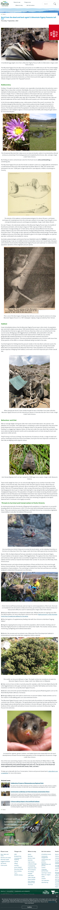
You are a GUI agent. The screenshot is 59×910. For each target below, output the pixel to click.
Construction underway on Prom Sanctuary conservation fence (30, 792)
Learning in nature (46, 873)
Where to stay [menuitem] (19, 5)
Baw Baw (30, 856)
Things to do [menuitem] (27, 2)
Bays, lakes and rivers (5, 855)
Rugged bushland (5, 861)
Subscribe (9, 834)
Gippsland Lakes (32, 868)
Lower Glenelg (31, 877)
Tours (15, 873)
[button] (55, 4)
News (4, 14)
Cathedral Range (32, 864)
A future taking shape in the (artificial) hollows (25, 801)
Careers (43, 867)
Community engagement (44, 857)
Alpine (29, 854)
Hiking (16, 863)
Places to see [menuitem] (17, 2)
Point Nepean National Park (31, 882)
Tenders (43, 878)
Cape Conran (31, 862)
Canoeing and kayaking (17, 858)
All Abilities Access (46, 854)
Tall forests (3, 863)
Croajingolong (31, 866)
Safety (43, 876)
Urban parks (4, 865)
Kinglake (30, 873)
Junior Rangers (18, 867)
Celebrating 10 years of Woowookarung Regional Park (27, 783)
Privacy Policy (51, 902)
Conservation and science (46, 860)
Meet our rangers (45, 874)
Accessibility (10, 891)
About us (3, 891)
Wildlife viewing (18, 875)
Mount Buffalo (31, 879)
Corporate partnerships (44, 870)
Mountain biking (18, 869)
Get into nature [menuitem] (30, 5)
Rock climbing (17, 871)
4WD (15, 854)
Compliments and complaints (22, 891)
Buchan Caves (31, 858)
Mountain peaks (5, 859)
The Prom (30, 884)
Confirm (29, 907)
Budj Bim (30, 860)
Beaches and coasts (6, 857)
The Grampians (32, 869)
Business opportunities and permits (46, 864)
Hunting (16, 865)
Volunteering (44, 882)
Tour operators (45, 880)
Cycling (16, 861)
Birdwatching (17, 856)
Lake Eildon (31, 875)
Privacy (5, 837)
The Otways (31, 871)
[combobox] (50, 4)
